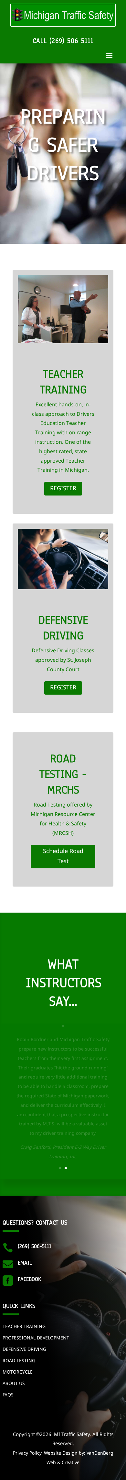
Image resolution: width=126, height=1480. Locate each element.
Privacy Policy (27, 1453)
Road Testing (19, 1361)
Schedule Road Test (63, 856)
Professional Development (36, 1338)
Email (25, 1263)
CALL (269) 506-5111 (63, 40)
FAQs (8, 1395)
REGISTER (63, 489)
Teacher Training (24, 1327)
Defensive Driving (24, 1349)
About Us (14, 1384)
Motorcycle (18, 1372)
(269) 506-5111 (34, 1246)
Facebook (29, 1279)
